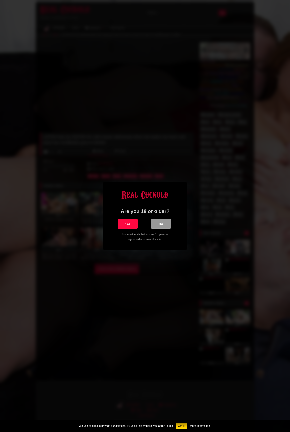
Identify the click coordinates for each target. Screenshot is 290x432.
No (161, 223)
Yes (128, 223)
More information (200, 425)
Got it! (181, 425)
